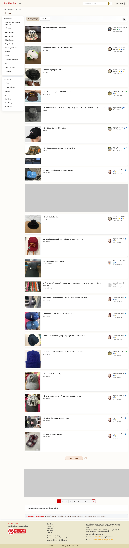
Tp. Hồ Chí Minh (10, 87)
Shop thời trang (10, 67)
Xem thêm (8, 107)
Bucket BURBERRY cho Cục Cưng (54, 27)
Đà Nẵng (8, 99)
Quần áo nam (9, 32)
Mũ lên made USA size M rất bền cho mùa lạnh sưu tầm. (63, 352)
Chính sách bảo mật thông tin (57, 540)
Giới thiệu (50, 524)
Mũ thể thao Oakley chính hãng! (54, 128)
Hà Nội (7, 91)
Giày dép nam (9, 40)
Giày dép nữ (9, 44)
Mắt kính (8, 28)
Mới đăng (45, 19)
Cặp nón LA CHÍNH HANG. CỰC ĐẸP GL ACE (58, 314)
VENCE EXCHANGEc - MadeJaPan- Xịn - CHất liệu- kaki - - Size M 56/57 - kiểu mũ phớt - (74, 108)
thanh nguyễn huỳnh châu (120, 28)
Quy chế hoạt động (53, 536)
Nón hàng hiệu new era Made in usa (56, 418)
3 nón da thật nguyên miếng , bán (55, 70)
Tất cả (7, 83)
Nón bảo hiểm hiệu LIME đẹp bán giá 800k (58, 48)
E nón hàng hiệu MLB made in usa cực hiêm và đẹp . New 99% (65, 297)
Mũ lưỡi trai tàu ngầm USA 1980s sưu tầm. (58, 92)
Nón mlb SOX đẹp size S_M (52, 374)
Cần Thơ (7, 95)
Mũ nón (18, 9)
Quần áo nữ (9, 36)
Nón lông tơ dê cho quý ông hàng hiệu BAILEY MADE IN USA (64, 336)
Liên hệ (49, 532)
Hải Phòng (8, 103)
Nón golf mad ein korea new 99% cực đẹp (58, 170)
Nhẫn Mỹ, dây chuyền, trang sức (12, 23)
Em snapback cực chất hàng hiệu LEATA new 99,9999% (63, 239)
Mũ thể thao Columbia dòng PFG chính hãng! (59, 148)
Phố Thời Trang (9, 9)
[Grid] (124, 18)
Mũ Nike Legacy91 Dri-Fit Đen (53, 261)
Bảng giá (50, 528)
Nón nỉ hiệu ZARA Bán (51, 217)
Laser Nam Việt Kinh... (118, 284)
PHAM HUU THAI (119, 92)
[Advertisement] (76, 198)
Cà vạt (7, 56)
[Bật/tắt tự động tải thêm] (86, 458)
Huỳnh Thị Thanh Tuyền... (119, 48)
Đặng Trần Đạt (120, 128)
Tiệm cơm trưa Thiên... (120, 261)
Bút (6, 63)
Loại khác (8, 71)
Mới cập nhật (33, 19)
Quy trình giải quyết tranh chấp (57, 538)
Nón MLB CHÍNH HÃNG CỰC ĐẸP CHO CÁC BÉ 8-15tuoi (62, 396)
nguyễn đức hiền (118, 171)
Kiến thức (50, 530)
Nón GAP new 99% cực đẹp (52, 434)
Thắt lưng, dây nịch (11, 59)
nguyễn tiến (119, 108)
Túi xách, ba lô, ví (11, 48)
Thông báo (50, 526)
